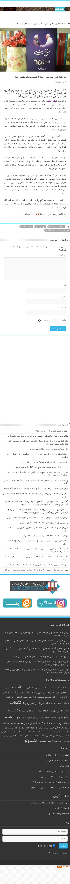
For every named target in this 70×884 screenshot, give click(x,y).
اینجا (37, 214)
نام (65, 285)
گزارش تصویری (46, 741)
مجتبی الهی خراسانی (58, 732)
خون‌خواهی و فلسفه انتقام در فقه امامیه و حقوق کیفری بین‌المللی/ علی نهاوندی (37, 529)
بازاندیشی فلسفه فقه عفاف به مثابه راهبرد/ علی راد (46, 535)
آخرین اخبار (55, 23)
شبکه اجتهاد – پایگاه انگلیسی (56, 755)
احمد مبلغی (28, 697)
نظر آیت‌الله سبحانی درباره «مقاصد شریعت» (49, 449)
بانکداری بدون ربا (25, 710)
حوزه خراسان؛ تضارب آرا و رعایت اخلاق (52, 431)
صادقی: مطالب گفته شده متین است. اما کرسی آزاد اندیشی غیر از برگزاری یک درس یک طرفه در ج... (36, 650)
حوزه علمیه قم (52, 723)
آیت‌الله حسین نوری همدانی (38, 688)
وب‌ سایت (62, 307)
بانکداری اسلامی (40, 711)
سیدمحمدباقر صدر (59, 728)
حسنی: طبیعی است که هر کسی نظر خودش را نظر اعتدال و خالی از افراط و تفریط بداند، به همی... (37, 642)
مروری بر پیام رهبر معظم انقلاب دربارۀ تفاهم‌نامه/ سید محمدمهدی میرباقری (35, 570)
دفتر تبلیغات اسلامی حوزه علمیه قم (54, 771)
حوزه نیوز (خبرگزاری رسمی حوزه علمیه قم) (51, 782)
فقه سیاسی (12, 728)
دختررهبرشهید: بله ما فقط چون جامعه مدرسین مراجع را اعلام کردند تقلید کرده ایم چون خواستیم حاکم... (37, 663)
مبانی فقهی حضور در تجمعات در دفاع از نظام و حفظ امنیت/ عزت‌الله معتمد (36, 488)
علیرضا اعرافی (43, 728)
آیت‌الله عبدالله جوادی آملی (27, 692)
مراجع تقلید (12, 731)
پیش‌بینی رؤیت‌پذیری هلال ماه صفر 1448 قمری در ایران (44, 522)
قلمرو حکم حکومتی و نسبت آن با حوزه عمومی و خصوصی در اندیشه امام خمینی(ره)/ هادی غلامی (37, 550)
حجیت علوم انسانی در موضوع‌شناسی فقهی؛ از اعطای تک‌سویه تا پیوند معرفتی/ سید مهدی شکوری (38, 474)
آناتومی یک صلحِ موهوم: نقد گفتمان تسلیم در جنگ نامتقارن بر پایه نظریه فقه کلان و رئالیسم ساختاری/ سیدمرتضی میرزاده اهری (36, 503)
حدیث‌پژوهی (38, 717)
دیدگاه (63, 255)
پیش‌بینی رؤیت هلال (61, 741)
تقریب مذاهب (26, 226)
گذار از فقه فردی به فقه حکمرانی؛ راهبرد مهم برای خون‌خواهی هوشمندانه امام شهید (36, 558)
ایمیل (64, 296)
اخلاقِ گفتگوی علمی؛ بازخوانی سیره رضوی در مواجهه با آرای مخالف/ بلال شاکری (37, 456)
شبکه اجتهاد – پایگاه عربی (58, 760)
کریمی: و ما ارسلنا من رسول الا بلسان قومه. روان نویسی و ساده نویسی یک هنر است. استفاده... (37, 634)
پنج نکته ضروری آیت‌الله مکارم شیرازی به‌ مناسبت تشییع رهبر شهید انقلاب (36, 565)
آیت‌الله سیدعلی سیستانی (48, 692)
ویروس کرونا (7, 735)
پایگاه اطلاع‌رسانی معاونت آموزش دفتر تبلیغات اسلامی (46, 787)
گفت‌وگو (31, 741)
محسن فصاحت (44, 731)
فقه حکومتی (23, 728)
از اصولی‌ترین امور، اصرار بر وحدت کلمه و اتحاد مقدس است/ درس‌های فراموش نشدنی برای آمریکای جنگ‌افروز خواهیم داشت (37, 511)
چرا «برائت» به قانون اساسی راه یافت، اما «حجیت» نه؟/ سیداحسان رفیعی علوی (36, 482)
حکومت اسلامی (37, 723)
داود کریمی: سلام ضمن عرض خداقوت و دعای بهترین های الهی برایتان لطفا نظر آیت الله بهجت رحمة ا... (37, 671)
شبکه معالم (64, 766)
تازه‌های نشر (40, 226)
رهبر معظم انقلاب (19, 723)
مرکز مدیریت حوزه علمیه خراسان (55, 777)
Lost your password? (58, 853)
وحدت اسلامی (31, 736)
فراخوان (33, 728)
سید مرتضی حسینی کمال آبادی (57, 230)
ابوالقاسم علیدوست (56, 226)
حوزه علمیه (26, 717)
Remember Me (45, 846)
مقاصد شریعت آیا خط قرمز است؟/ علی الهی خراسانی (45, 462)
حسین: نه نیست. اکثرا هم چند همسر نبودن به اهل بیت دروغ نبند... (39, 656)
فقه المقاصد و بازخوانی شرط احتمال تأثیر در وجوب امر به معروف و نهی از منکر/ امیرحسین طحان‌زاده (37, 443)
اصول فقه (59, 703)
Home (65, 23)
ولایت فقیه (18, 736)
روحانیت (5, 723)
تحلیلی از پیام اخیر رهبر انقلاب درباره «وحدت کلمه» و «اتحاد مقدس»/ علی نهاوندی (35, 495)
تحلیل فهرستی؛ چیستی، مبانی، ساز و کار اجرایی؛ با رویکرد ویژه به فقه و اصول (37, 542)
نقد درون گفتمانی (46, 735)
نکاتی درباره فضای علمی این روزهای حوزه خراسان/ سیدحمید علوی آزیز (38, 436)
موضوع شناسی (58, 736)
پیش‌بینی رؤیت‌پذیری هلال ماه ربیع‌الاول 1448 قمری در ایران (42, 467)
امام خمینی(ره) (31, 703)
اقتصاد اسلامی (47, 703)
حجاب (46, 717)
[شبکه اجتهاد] (35, 9)
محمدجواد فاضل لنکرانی (27, 732)
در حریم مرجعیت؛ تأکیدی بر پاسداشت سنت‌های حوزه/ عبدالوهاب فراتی (37, 517)
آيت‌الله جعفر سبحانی (59, 688)
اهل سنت (52, 711)
